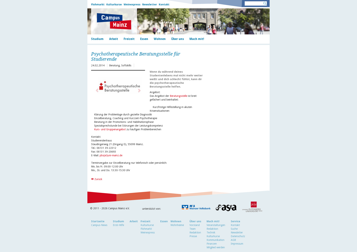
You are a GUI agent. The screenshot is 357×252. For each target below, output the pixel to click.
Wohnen (176, 221)
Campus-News (99, 225)
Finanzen (212, 243)
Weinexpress (132, 4)
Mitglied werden (216, 247)
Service (235, 221)
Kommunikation (215, 239)
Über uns (195, 221)
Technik (211, 232)
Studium (118, 221)
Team (192, 228)
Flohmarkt (97, 4)
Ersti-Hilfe (118, 225)
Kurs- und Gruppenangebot (110, 129)
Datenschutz (238, 236)
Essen (164, 221)
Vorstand (194, 225)
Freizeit (145, 221)
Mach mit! (213, 221)
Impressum (237, 243)
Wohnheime (177, 225)
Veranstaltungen (216, 225)
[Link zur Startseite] (114, 21)
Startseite (97, 221)
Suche (234, 228)
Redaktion (195, 232)
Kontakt (164, 4)
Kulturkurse (114, 4)
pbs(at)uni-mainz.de (111, 155)
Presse (193, 236)
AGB (233, 239)
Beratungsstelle (178, 95)
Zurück (98, 179)
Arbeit (134, 221)
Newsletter (149, 4)
